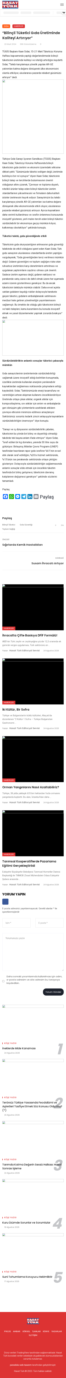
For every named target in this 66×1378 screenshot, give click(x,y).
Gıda (6, 26)
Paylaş (47, 496)
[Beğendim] (3, 504)
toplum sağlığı (8, 529)
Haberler (18, 26)
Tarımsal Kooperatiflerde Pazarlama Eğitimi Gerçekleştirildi (29, 863)
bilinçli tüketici (8, 525)
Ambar (16, 1331)
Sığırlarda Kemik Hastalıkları (22, 545)
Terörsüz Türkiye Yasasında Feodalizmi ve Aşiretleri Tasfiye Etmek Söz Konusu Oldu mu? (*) (32, 1106)
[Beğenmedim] (12, 504)
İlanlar (36, 1331)
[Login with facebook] (5, 905)
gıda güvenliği (26, 525)
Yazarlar (56, 1331)
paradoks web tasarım (21, 1365)
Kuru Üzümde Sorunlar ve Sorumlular (26, 1222)
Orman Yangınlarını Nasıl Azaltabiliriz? (30, 787)
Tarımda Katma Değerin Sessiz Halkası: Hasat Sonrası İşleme (32, 1166)
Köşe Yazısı (10, 1043)
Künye (46, 1331)
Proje (7, 1331)
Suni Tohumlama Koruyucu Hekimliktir (27, 1277)
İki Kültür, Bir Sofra (15, 710)
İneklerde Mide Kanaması (19, 1048)
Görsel (26, 1331)
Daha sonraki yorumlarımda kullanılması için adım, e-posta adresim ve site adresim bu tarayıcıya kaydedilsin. (34, 980)
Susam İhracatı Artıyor (47, 563)
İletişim (33, 1335)
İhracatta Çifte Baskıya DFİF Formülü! (29, 635)
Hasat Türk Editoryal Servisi (24, 650)
